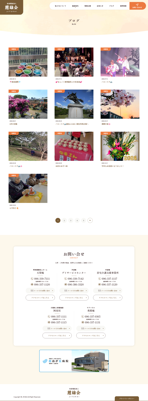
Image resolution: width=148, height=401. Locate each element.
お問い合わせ (137, 7)
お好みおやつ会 (62, 166)
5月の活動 (13, 124)
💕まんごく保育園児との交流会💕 (69, 82)
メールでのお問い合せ (42, 290)
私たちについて (60, 6)
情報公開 (87, 6)
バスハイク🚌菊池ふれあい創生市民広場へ (72, 124)
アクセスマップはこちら (40, 297)
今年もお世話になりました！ (113, 166)
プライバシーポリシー (126, 398)
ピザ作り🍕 (14, 208)
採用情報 (123, 6)
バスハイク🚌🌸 (16, 166)
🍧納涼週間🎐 (15, 82)
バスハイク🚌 (107, 82)
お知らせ (100, 6)
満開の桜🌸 (106, 124)
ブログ (111, 6)
